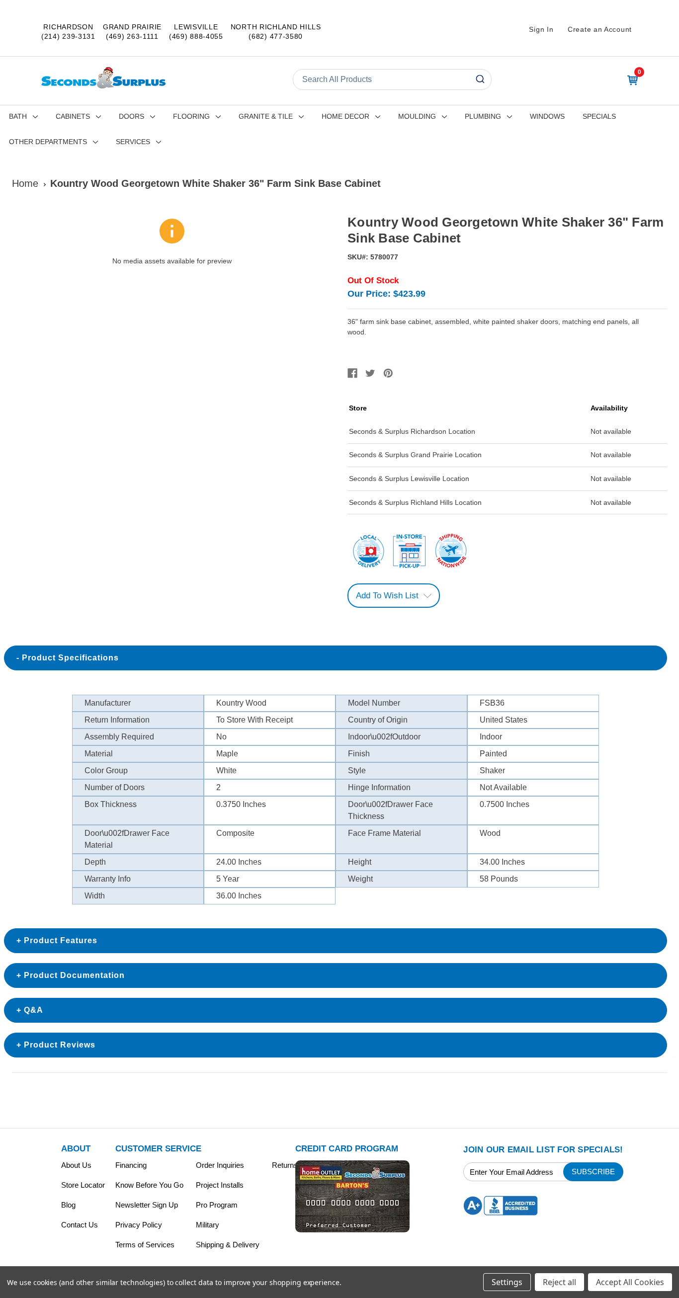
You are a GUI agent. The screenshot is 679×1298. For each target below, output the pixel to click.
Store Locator (83, 1185)
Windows (547, 116)
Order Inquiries (220, 1165)
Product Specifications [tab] (70, 657)
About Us (76, 1165)
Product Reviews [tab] (59, 1045)
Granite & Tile (266, 116)
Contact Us (79, 1224)
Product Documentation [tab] (74, 975)
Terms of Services (144, 1244)
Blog (68, 1205)
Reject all (559, 1282)
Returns (285, 1165)
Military (207, 1224)
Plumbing (483, 116)
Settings (507, 1282)
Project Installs (220, 1185)
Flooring (191, 116)
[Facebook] (352, 373)
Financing (131, 1165)
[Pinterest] (388, 373)
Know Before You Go (149, 1185)
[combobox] (392, 79)
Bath (18, 116)
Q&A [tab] (33, 1010)
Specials (599, 116)
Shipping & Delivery (227, 1244)
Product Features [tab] (60, 940)
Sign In (541, 29)
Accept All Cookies (630, 1282)
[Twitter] (370, 373)
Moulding (417, 116)
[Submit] (479, 79)
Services (133, 142)
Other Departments (48, 142)
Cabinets (73, 116)
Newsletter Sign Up (146, 1205)
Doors (131, 116)
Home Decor (345, 116)
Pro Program (217, 1205)
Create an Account (600, 29)
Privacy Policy (138, 1224)
